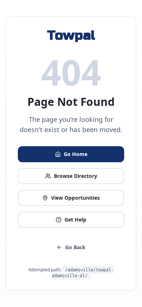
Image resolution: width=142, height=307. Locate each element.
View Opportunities (75, 197)
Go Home (75, 154)
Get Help (75, 219)
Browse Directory (75, 175)
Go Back (75, 247)
